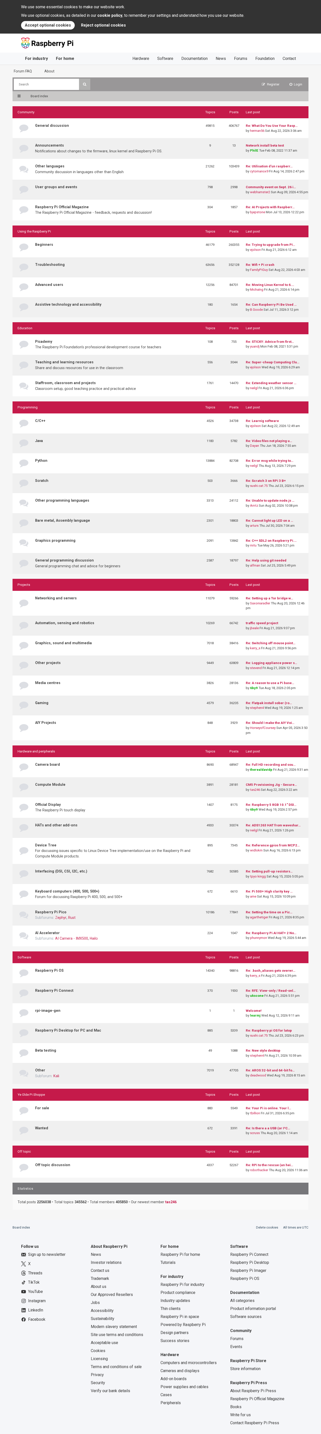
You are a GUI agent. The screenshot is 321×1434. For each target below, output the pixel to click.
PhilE (254, 150)
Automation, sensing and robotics (64, 623)
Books (236, 1406)
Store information (245, 1368)
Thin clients (170, 1308)
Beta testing (45, 1050)
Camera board (47, 764)
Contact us (100, 1270)
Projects (24, 585)
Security (98, 1382)
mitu (253, 545)
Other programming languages (62, 500)
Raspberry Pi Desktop (249, 1262)
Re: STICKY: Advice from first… (270, 342)
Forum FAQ (23, 71)
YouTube (35, 1291)
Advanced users (49, 285)
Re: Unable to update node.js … (270, 500)
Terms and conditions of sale (116, 1366)
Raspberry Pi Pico (50, 912)
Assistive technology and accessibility (68, 304)
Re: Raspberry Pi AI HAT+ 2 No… (271, 933)
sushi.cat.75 (259, 486)
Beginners (44, 245)
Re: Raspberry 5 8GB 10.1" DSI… (271, 805)
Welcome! (254, 1011)
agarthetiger (259, 917)
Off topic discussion (52, 1165)
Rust (71, 918)
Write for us (240, 1414)
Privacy (97, 1374)
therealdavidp (261, 769)
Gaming (41, 703)
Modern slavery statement (114, 1326)
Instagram (37, 1300)
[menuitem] (295, 84)
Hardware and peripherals (36, 751)
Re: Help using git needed (266, 560)
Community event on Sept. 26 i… (271, 187)
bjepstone (257, 212)
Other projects (48, 663)
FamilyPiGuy (259, 270)
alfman (255, 565)
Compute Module (50, 785)
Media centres (47, 683)
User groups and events (56, 187)
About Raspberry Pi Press (253, 1390)
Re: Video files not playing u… (269, 441)
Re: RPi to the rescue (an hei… (269, 1165)
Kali (56, 1076)
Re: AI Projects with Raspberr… (270, 207)
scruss (255, 1133)
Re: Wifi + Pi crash (260, 265)
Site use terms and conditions (117, 1334)
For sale (42, 1108)
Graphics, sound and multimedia (63, 643)
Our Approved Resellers (112, 1294)
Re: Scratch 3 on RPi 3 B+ (266, 481)
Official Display (48, 805)
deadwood (258, 1075)
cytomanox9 (259, 171)
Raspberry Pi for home (180, 1254)
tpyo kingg (258, 876)
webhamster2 (260, 192)
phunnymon (258, 938)
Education (25, 328)
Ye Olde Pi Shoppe (31, 1094)
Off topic (24, 1151)
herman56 (257, 131)
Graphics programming (55, 540)
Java (39, 441)
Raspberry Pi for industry (182, 1284)
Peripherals (170, 1402)
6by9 (254, 688)
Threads (35, 1273)
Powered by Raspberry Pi (183, 1324)
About (49, 71)
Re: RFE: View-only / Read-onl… (271, 990)
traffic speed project (262, 623)
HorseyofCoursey (263, 728)
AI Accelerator (47, 933)
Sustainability (102, 1318)
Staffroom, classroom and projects (65, 383)
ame (253, 896)
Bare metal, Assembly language (62, 520)
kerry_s (255, 648)
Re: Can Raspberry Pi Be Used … (271, 304)
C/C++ (40, 421)
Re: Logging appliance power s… (271, 663)
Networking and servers (56, 598)
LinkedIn (35, 1310)
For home (65, 58)
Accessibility (102, 1310)
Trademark (100, 1278)
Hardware (140, 58)
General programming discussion (64, 560)
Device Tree (45, 845)
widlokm (256, 850)
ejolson (255, 250)
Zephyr (60, 918)
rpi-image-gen (47, 1011)
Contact (289, 58)
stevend (256, 668)
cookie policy (109, 15)
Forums (240, 58)
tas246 (255, 790)
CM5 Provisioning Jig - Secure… (271, 785)
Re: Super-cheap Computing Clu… (272, 362)
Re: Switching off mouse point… (270, 643)
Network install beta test (265, 145)
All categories (242, 1300)
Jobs (95, 1302)
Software (165, 58)
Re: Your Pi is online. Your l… (268, 1108)
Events (236, 1346)
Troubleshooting (50, 265)
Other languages (49, 166)
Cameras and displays (179, 1370)
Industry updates (175, 1300)
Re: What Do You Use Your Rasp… (272, 126)
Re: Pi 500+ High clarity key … (269, 891)
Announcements (49, 145)
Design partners (174, 1332)
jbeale (254, 628)
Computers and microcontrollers (188, 1362)
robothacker (259, 1170)
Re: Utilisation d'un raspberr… (269, 166)
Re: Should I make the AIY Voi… (270, 723)
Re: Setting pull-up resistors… (269, 871)
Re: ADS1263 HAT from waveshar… (273, 825)
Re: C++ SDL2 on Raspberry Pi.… (271, 540)
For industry (36, 58)
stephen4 (257, 708)
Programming (28, 407)
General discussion (52, 126)
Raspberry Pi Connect (54, 990)
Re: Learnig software (262, 421)
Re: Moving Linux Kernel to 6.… (270, 285)
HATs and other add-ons (56, 825)
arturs (254, 525)
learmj (255, 1015)
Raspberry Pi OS (49, 970)
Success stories (174, 1340)
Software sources (246, 1316)
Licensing (99, 1358)
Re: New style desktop (263, 1050)
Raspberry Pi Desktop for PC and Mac (68, 1030)
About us (98, 1286)
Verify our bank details (110, 1390)
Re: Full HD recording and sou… (271, 764)
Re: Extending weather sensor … (271, 383)
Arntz (254, 505)
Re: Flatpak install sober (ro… (269, 703)
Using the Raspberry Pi (34, 231)
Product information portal (253, 1308)
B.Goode (256, 309)
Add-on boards (173, 1378)
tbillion (255, 1113)
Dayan (254, 446)
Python (41, 461)
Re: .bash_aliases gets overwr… (270, 970)
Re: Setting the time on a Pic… (269, 912)
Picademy (43, 342)
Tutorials (168, 1262)
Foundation (265, 58)
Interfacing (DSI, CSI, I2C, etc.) (61, 871)
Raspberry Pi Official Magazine (62, 207)
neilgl (254, 388)
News (221, 58)
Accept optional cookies (48, 25)
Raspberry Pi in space (179, 1316)
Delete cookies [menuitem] (267, 1227)
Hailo (94, 938)
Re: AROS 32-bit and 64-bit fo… (270, 1070)
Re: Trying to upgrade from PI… (270, 245)
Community (26, 112)
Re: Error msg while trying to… (269, 461)
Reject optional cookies (103, 25)
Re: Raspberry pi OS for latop (269, 1030)
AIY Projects (45, 723)
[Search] (84, 84)
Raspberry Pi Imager (248, 1270)
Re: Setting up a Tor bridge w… (269, 598)
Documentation (194, 58)
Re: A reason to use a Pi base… (270, 683)
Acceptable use (104, 1342)
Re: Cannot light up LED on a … (269, 520)
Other (40, 1070)
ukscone (257, 996)
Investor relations (106, 1262)
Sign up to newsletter (46, 1254)
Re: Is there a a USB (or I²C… (268, 1128)
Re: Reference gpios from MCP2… (273, 845)
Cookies (98, 1350)
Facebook (36, 1319)
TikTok (34, 1282)
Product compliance (177, 1292)
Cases (166, 1394)
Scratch (41, 481)
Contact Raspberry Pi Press (254, 1422)
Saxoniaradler (260, 603)
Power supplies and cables (184, 1386)
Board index (21, 1227)
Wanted (41, 1128)
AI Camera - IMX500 (71, 938)
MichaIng (256, 289)
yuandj (255, 346)
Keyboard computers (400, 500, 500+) (67, 891)
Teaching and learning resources (64, 362)
